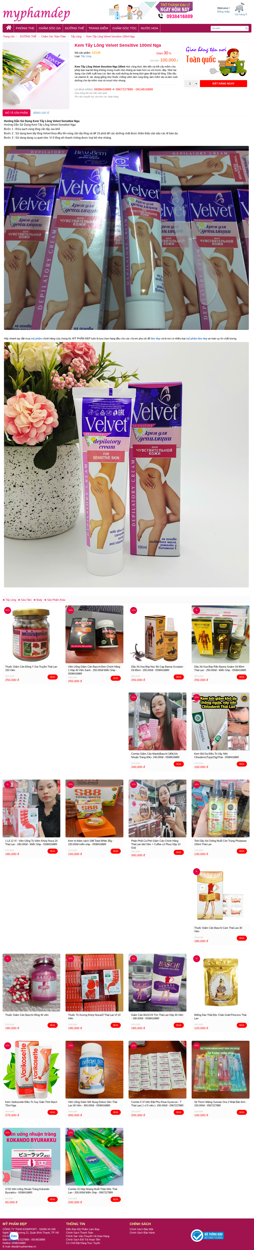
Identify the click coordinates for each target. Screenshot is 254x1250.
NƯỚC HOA (149, 28)
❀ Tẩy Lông (9, 599)
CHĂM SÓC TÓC (124, 28)
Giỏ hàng (240, 14)
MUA (52, 677)
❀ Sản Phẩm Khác (55, 599)
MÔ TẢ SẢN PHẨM (16, 112)
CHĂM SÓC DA (50, 28)
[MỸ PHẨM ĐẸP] (53, 13)
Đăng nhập (223, 11)
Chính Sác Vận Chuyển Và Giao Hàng (87, 1236)
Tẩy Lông (76, 36)
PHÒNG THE (25, 28)
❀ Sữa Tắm (25, 599)
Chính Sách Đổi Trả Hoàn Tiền (83, 1239)
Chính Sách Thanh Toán (79, 1232)
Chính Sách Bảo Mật (141, 1229)
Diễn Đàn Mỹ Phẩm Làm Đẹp (82, 1229)
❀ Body (38, 599)
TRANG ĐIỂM (98, 28)
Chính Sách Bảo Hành (142, 1232)
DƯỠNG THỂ (74, 28)
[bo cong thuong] (207, 1235)
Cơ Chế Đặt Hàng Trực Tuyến (83, 1243)
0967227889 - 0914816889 (134, 89)
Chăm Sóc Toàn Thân (53, 36)
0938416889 (102, 89)
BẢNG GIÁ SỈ (41, 112)
